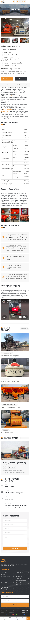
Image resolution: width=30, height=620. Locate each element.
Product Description (22, 85)
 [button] (27, 27)
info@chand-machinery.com (14, 493)
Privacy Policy (25, 610)
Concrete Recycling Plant (20, 583)
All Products (24, 328)
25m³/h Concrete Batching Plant (10, 356)
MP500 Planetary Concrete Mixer (10, 381)
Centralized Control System (5, 588)
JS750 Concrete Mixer (7, 433)
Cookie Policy (25, 612)
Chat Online (7, 79)
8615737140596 (9, 486)
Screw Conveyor (5, 577)
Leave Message (21, 79)
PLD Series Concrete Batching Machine (21, 578)
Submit (15, 548)
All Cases (24, 438)
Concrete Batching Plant (5, 573)
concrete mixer (9, 96)
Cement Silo (4, 583)
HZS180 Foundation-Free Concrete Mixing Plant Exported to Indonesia (15, 463)
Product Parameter (8, 85)
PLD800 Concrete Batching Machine (11, 407)
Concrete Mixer (20, 572)
